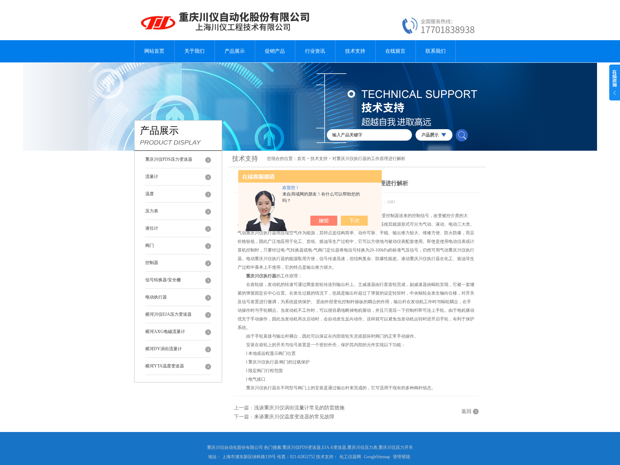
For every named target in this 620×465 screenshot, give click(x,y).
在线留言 (395, 51)
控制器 (151, 262)
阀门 (149, 245)
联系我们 (436, 51)
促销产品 (275, 51)
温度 (149, 193)
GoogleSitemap (377, 456)
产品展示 (235, 51)
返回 (466, 411)
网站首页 (154, 51)
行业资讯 (315, 51)
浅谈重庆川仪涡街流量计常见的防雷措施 (299, 407)
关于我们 (194, 51)
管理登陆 (401, 456)
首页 (301, 158)
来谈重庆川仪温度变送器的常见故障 (294, 416)
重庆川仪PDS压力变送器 (168, 159)
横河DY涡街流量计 (163, 348)
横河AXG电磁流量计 (165, 331)
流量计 (151, 176)
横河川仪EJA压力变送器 (168, 314)
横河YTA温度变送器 (164, 365)
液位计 (151, 228)
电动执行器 (156, 297)
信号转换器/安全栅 (163, 279)
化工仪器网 (350, 456)
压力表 (151, 210)
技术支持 (355, 51)
